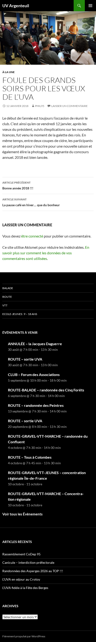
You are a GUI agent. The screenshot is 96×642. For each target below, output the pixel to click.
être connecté (32, 236)
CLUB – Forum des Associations (34, 374)
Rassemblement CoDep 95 (21, 554)
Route (7, 296)
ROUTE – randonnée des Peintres (36, 405)
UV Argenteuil (15, 5)
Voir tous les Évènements (22, 514)
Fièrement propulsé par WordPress (23, 636)
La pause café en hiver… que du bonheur (31, 202)
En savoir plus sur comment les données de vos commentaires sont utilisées (45, 253)
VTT (4, 305)
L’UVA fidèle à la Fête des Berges (25, 588)
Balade (7, 288)
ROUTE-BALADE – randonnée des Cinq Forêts (46, 390)
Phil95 (39, 106)
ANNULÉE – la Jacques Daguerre (35, 343)
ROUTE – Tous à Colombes (29, 457)
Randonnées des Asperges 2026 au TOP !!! (32, 571)
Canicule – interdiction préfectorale (28, 562)
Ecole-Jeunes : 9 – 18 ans (19, 314)
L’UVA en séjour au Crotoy (21, 579)
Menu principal (90, 5)
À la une (8, 72)
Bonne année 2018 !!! (17, 185)
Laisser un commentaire (69, 106)
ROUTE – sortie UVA (25, 359)
